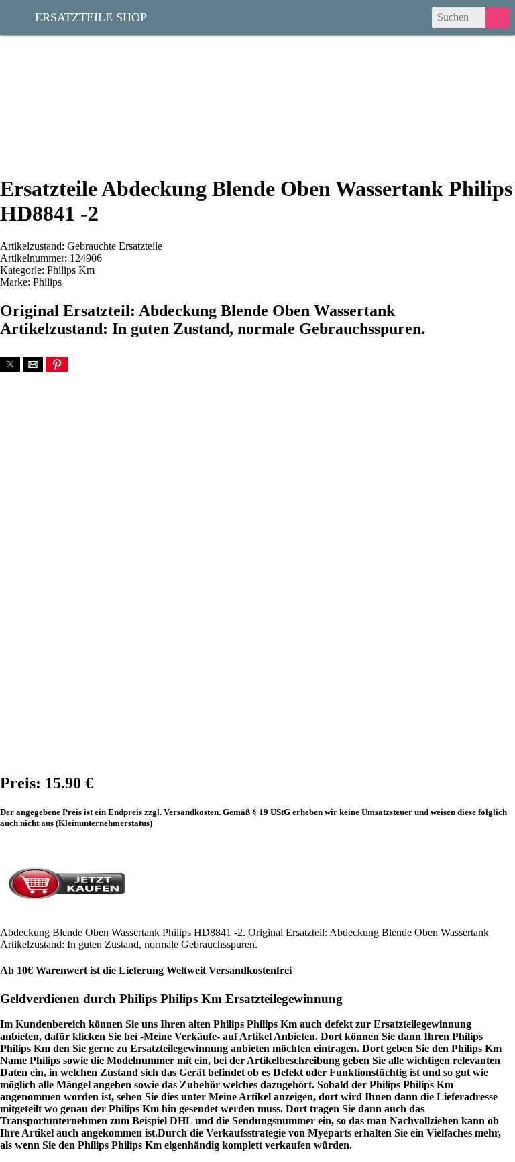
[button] (10, 364)
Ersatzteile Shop (91, 16)
